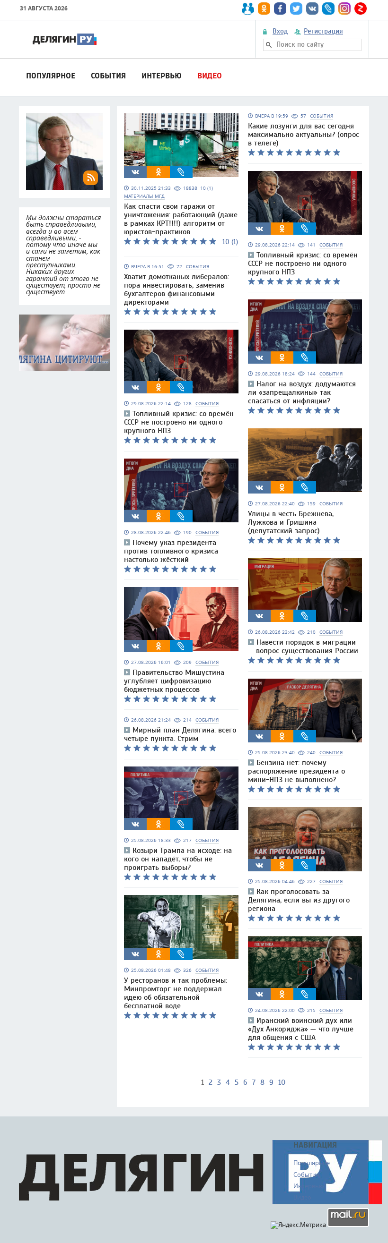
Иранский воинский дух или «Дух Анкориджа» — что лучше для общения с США (300, 1029)
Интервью (161, 76)
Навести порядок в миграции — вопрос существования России (303, 646)
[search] (269, 45)
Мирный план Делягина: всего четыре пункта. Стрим (180, 734)
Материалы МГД (144, 196)
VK (135, 172)
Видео (209, 76)
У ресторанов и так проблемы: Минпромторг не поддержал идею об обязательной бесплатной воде (175, 993)
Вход (280, 31)
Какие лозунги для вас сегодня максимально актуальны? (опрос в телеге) (303, 134)
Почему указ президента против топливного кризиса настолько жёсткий (171, 551)
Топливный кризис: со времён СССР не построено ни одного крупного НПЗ (179, 422)
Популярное (50, 76)
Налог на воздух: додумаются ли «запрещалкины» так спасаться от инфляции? (302, 392)
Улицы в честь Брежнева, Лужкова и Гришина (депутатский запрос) (291, 522)
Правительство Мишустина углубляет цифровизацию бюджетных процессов (174, 681)
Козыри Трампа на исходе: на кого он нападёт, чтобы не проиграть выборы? (178, 859)
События (108, 76)
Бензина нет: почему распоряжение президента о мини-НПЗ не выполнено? (296, 771)
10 (281, 1082)
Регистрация (323, 31)
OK (158, 172)
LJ (181, 172)
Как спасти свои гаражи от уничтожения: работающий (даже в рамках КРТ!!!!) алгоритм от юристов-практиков (181, 219)
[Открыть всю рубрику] (64, 343)
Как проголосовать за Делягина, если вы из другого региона (299, 900)
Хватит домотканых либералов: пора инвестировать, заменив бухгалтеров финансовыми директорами (176, 289)
